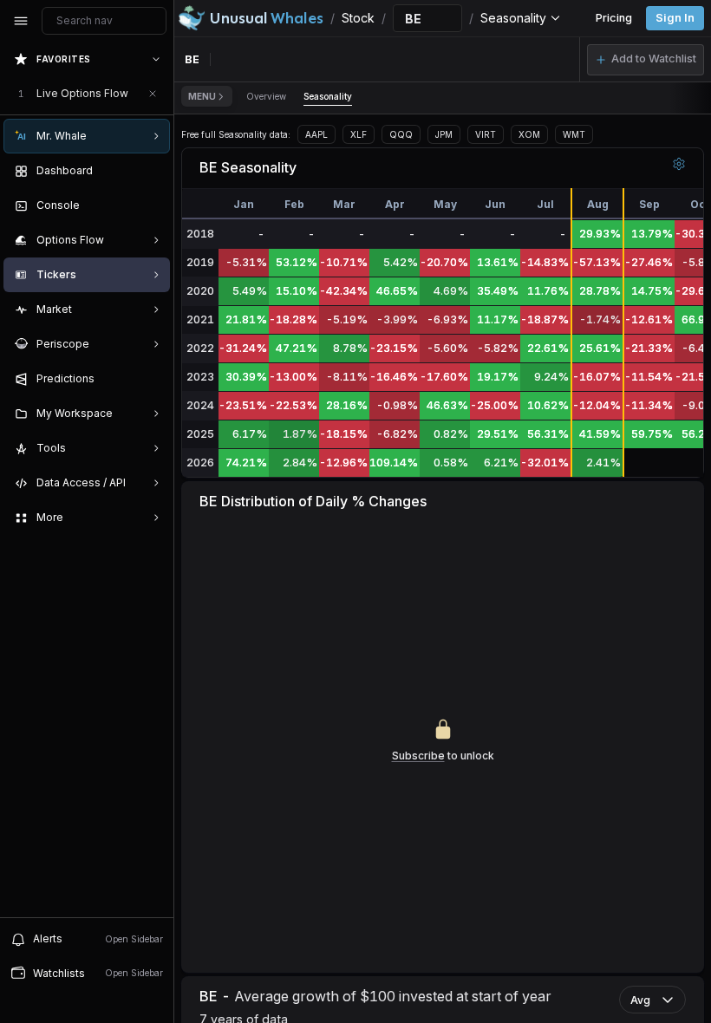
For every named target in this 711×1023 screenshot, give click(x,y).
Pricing (614, 17)
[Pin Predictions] (152, 379)
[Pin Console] (152, 205)
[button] (645, 60)
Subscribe (418, 755)
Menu (202, 96)
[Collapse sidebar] (21, 21)
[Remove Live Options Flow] (152, 93)
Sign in (675, 17)
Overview (266, 96)
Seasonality (327, 96)
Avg (640, 1000)
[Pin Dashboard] (152, 170)
